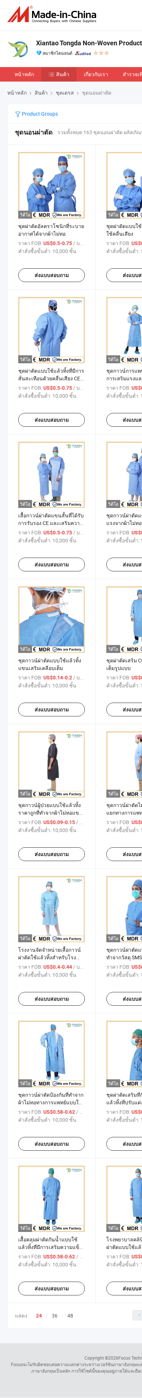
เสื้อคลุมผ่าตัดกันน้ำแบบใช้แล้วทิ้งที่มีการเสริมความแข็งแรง (50, 1247)
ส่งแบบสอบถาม (52, 275)
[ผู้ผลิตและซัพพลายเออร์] (53, 14)
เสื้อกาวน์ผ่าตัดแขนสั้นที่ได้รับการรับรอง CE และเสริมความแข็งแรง (51, 523)
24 (39, 1316)
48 (70, 1315)
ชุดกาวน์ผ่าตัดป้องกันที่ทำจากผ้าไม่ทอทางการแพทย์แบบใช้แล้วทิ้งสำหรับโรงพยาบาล (50, 1102)
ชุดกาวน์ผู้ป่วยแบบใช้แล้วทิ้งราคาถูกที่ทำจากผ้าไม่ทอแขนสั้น (50, 813)
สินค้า (62, 74)
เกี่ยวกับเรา (96, 74)
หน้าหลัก (24, 74)
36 (55, 1315)
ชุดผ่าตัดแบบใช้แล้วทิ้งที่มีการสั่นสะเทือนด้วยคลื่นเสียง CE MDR (51, 378)
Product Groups (39, 113)
